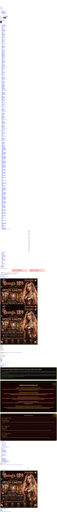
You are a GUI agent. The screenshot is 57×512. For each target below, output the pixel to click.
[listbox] (11, 344)
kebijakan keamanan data (15, 464)
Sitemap (2, 455)
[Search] (1, 22)
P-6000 (2, 254)
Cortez (2, 252)
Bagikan (1, 366)
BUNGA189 (3, 11)
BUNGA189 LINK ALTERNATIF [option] (1, 346)
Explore (1, 23)
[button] (1, 306)
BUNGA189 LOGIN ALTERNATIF (5, 461)
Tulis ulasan (8, 362)
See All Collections (4, 255)
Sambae (2, 258)
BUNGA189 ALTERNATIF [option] (1, 349)
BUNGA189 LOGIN (4, 12)
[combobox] (3, 20)
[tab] (28, 23)
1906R (2, 262)
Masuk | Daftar (2, 265)
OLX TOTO (2, 266)
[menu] (28, 144)
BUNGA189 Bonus (4, 454)
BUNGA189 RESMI (4, 442)
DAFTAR (20, 270)
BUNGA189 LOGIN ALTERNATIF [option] (1, 348)
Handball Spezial (3, 256)
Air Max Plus (3, 253)
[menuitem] (3, 24)
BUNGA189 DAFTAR (4, 13)
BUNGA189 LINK (4, 450)
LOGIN (37, 270)
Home (2, 272)
